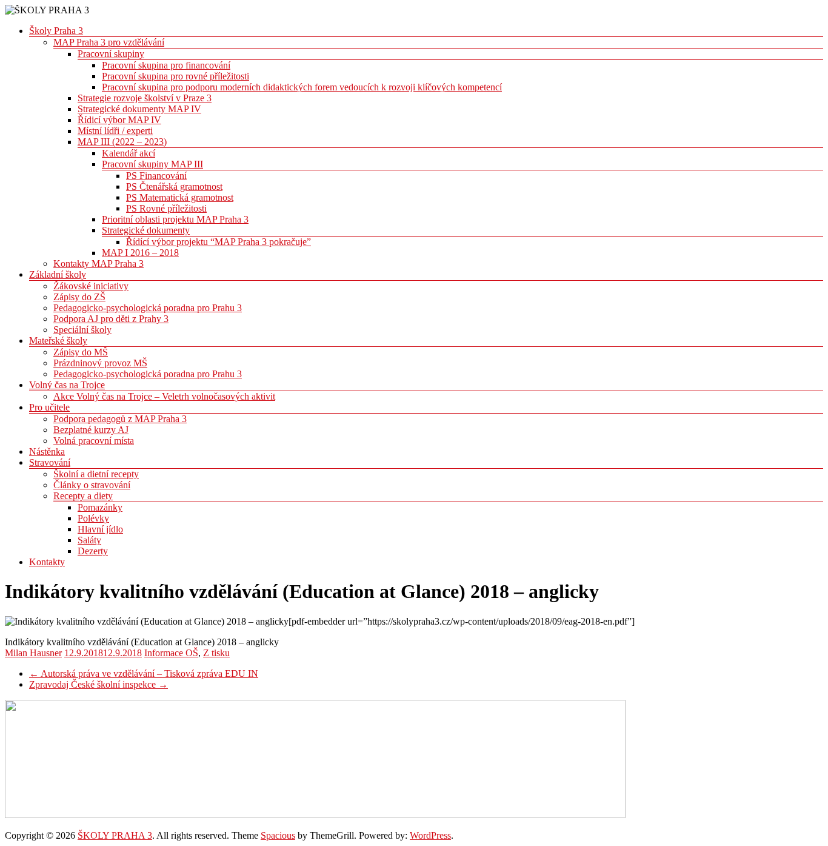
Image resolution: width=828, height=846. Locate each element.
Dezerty (93, 551)
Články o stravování (91, 485)
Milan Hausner (33, 653)
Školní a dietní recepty (96, 474)
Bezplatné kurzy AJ (91, 430)
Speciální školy (82, 329)
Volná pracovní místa (93, 440)
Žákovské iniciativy (91, 286)
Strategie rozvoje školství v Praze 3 (145, 98)
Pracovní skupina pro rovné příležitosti (175, 76)
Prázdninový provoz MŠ (100, 363)
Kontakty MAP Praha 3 (98, 263)
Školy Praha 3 (56, 30)
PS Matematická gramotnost (179, 197)
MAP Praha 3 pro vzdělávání (108, 42)
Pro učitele (49, 407)
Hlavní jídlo (100, 529)
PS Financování (156, 175)
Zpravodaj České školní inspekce (98, 684)
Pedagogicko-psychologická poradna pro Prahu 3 (147, 308)
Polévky (93, 518)
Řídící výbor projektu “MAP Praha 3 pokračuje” (218, 242)
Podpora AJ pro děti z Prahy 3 (111, 319)
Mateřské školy (58, 340)
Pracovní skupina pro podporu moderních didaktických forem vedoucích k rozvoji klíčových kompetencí (302, 87)
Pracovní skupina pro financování (166, 65)
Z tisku (216, 653)
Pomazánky (100, 507)
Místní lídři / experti (115, 131)
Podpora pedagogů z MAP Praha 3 (120, 419)
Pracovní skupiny (111, 54)
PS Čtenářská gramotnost (174, 186)
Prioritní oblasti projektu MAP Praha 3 (175, 219)
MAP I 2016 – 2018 (140, 252)
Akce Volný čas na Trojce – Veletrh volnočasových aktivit (164, 396)
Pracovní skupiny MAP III (152, 164)
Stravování (49, 462)
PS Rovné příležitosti (166, 208)
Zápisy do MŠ (80, 352)
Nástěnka (47, 451)
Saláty (89, 540)
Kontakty (47, 562)
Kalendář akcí (128, 153)
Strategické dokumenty (146, 230)
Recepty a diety (83, 496)
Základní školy (57, 274)
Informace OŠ (171, 653)
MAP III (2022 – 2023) (122, 141)
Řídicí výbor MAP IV (119, 120)
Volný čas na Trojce (67, 385)
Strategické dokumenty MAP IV (139, 109)
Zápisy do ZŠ (79, 297)
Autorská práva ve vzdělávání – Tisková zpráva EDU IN (143, 673)
